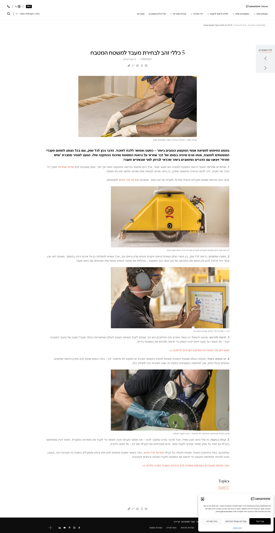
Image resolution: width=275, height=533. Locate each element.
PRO (29, 6)
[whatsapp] (137, 65)
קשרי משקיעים (188, 521)
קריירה (177, 521)
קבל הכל (260, 521)
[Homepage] (257, 6)
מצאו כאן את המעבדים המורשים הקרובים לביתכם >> (199, 350)
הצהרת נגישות (155, 527)
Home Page (261, 25)
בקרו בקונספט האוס (30, 13)
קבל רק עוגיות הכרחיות (235, 521)
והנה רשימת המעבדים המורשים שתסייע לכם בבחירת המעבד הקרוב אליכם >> (185, 465)
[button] (202, 498)
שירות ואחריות (66, 167)
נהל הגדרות (212, 521)
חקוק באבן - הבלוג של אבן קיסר (244, 25)
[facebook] (142, 65)
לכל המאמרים (265, 50)
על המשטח (223, 488)
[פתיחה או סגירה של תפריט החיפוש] (8, 13)
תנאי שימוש (237, 528)
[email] (146, 65)
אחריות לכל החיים (129, 180)
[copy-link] (129, 65)
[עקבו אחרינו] (79, 528)
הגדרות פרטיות (187, 527)
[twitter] (133, 65)
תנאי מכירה (171, 527)
